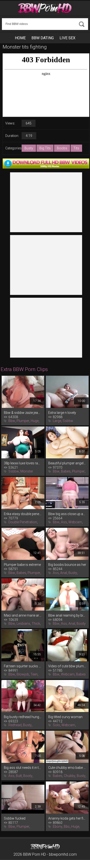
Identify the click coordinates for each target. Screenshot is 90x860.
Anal (63, 573)
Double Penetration (22, 522)
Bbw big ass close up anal (67, 514)
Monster (26, 471)
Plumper (23, 421)
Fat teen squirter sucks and (23, 666)
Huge (35, 421)
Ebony (57, 826)
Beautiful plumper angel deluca (67, 463)
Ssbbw (68, 421)
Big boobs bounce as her (67, 565)
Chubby (69, 776)
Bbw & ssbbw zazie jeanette (23, 413)
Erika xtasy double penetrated (23, 514)
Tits (76, 148)
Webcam (75, 522)
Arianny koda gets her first (67, 818)
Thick (36, 623)
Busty (28, 148)
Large (57, 421)
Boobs (62, 148)
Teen (34, 674)
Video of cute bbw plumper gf (67, 666)
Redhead (15, 725)
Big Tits (45, 148)
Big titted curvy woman (65, 717)
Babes (66, 471)
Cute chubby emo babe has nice (67, 768)
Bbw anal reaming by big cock (67, 615)
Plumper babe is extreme (22, 565)
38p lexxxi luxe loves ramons (23, 463)
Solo (56, 725)
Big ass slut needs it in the (23, 768)
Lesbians (23, 623)
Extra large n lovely (62, 413)
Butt (19, 776)
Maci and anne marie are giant (23, 615)
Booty (81, 623)
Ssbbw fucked (14, 818)
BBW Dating (42, 38)
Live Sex (67, 38)
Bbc (67, 826)
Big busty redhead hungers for (23, 717)
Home (20, 38)
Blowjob (23, 674)
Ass (64, 522)
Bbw (11, 421)
